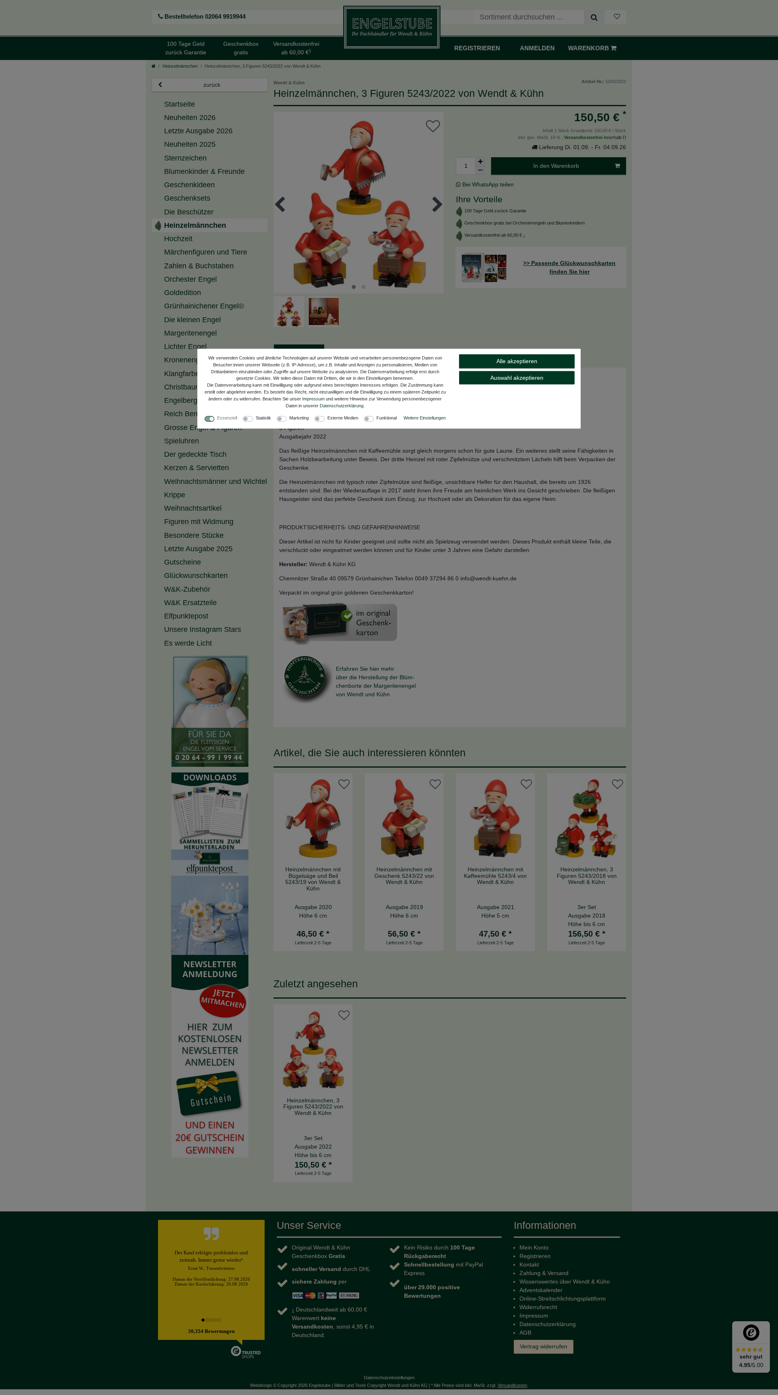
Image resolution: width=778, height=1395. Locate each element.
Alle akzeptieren (516, 361)
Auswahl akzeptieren (516, 377)
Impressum (313, 398)
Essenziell (227, 417)
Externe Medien (342, 417)
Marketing (299, 417)
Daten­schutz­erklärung (341, 405)
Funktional (386, 417)
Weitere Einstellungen (425, 417)
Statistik (263, 417)
